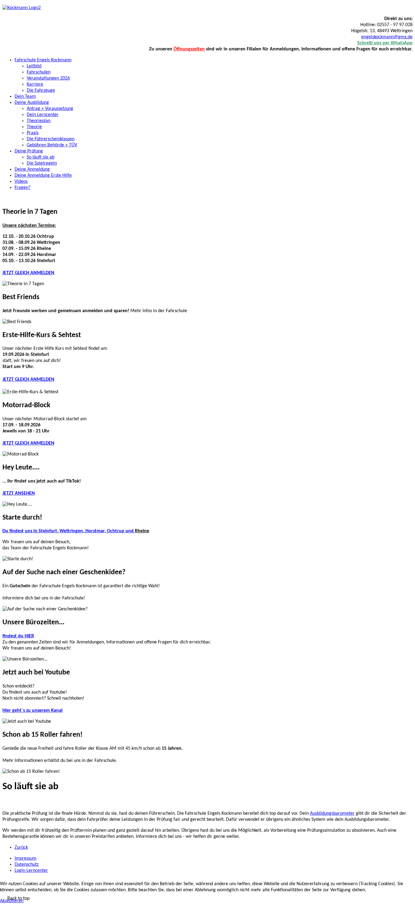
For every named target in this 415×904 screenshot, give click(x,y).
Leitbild (34, 66)
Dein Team (25, 96)
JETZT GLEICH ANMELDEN (28, 273)
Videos (21, 181)
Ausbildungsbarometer (332, 813)
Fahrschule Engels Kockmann (43, 60)
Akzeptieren (11, 901)
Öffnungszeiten (189, 49)
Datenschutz (27, 864)
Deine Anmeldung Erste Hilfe (43, 175)
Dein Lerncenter (43, 114)
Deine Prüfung (29, 151)
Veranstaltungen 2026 (48, 78)
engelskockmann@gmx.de (387, 37)
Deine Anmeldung (32, 169)
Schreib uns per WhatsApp (385, 43)
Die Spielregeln (42, 163)
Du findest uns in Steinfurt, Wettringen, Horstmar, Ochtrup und (68, 531)
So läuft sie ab (40, 157)
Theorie (34, 127)
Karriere (35, 84)
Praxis (33, 133)
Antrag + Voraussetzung (50, 108)
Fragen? (22, 187)
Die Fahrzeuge (41, 90)
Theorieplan (38, 120)
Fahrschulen (38, 72)
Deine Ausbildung (32, 102)
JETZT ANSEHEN (18, 493)
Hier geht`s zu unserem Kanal (32, 710)
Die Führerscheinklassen (50, 139)
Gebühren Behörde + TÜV (52, 145)
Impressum (25, 858)
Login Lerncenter (31, 870)
